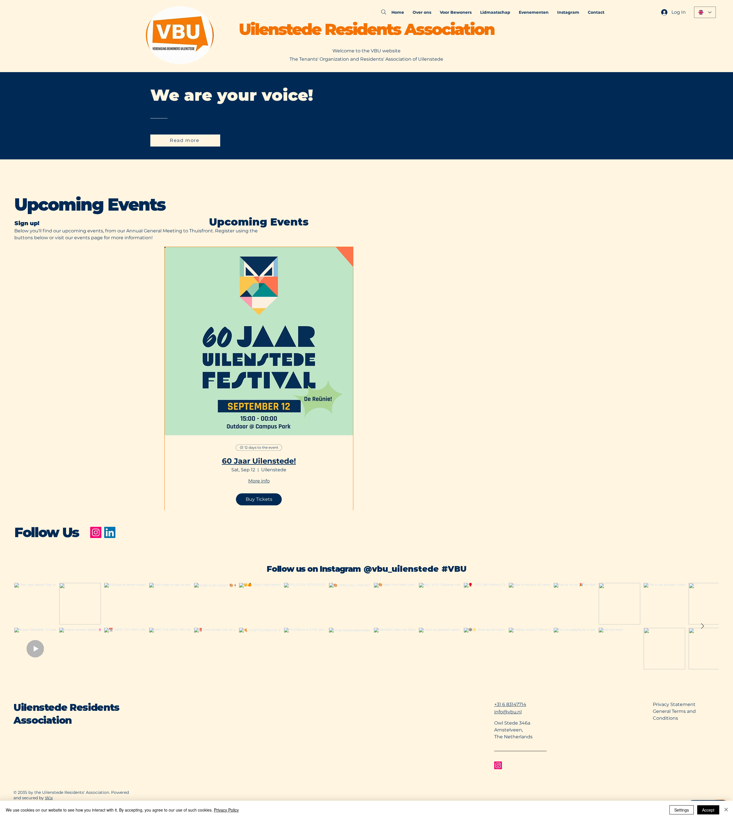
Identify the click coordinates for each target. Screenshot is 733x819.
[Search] (384, 12)
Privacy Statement (674, 704)
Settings (681, 810)
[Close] (726, 809)
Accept (708, 810)
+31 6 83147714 (510, 704)
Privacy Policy (226, 810)
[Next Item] (702, 626)
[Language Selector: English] (705, 12)
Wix (49, 797)
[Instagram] (95, 532)
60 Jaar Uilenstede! (259, 461)
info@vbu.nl (508, 712)
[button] (422, 12)
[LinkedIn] (109, 532)
